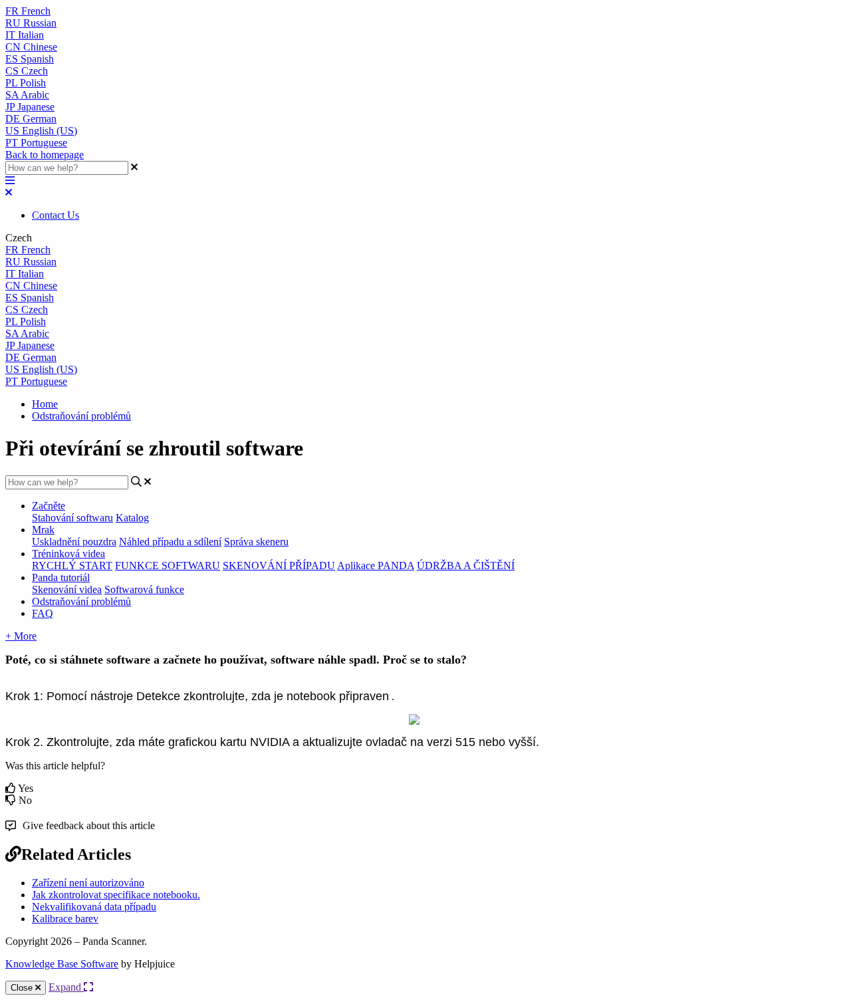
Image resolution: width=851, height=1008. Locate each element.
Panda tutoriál (61, 577)
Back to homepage (44, 154)
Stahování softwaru (72, 517)
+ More (21, 636)
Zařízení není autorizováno (88, 882)
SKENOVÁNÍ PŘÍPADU (279, 565)
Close (23, 988)
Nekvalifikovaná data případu (94, 906)
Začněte (48, 505)
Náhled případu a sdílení (170, 541)
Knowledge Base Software (61, 963)
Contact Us (55, 215)
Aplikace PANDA (375, 565)
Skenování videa (67, 589)
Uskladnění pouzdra (74, 541)
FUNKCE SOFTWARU (167, 565)
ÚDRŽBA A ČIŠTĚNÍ (466, 565)
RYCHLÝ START (72, 565)
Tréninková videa (68, 553)
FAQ (42, 613)
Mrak (43, 529)
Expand (66, 987)
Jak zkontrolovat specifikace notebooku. (116, 894)
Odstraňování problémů (81, 416)
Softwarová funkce (144, 589)
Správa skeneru (256, 541)
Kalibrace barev (65, 918)
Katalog (132, 517)
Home (45, 404)
